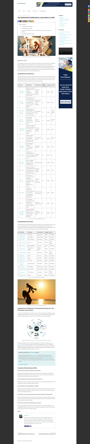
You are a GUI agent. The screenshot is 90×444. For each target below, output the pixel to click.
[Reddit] (22, 20)
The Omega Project (42, 11)
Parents (21, 203)
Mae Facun (26, 415)
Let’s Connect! (34, 11)
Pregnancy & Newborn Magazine (22, 213)
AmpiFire (33, 355)
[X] (20, 20)
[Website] (30, 426)
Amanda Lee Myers (23, 269)
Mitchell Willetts (23, 275)
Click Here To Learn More (23, 364)
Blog (24, 11)
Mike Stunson (22, 258)
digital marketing (32, 352)
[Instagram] (29, 20)
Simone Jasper (22, 260)
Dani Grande (22, 272)
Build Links (61, 17)
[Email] (31, 20)
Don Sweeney (22, 245)
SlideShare (48, 358)
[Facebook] (18, 20)
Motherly (21, 170)
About (19, 11)
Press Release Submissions (64, 19)
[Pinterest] (26, 20)
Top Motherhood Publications (27, 26)
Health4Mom (22, 155)
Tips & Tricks (62, 24)
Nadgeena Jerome (23, 242)
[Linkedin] (24, 20)
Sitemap (28, 11)
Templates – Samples (63, 23)
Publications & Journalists (26, 15)
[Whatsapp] (27, 20)
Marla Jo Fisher (22, 248)
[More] (33, 20)
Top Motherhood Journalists (27, 28)
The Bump (22, 192)
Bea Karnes (22, 255)
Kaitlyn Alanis (22, 237)
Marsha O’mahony (23, 252)
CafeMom (22, 138)
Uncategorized (62, 26)
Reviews (61, 21)
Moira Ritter (22, 266)
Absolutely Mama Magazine (22, 112)
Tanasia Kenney (23, 234)
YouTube (44, 358)
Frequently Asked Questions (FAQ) (28, 33)
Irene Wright (22, 239)
